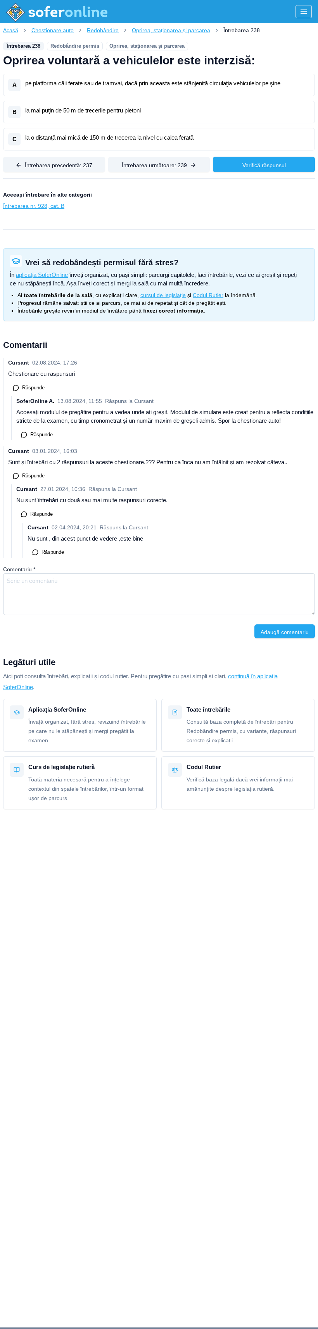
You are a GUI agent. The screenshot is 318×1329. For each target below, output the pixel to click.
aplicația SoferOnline (42, 274)
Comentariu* (19, 569)
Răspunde (33, 388)
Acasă (10, 30)
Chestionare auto (52, 30)
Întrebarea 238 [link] (241, 30)
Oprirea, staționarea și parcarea (171, 30)
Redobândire (103, 30)
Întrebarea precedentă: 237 (58, 165)
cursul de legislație (163, 295)
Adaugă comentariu (285, 632)
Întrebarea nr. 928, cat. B (33, 206)
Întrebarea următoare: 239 (154, 165)
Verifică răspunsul (264, 165)
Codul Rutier (208, 295)
